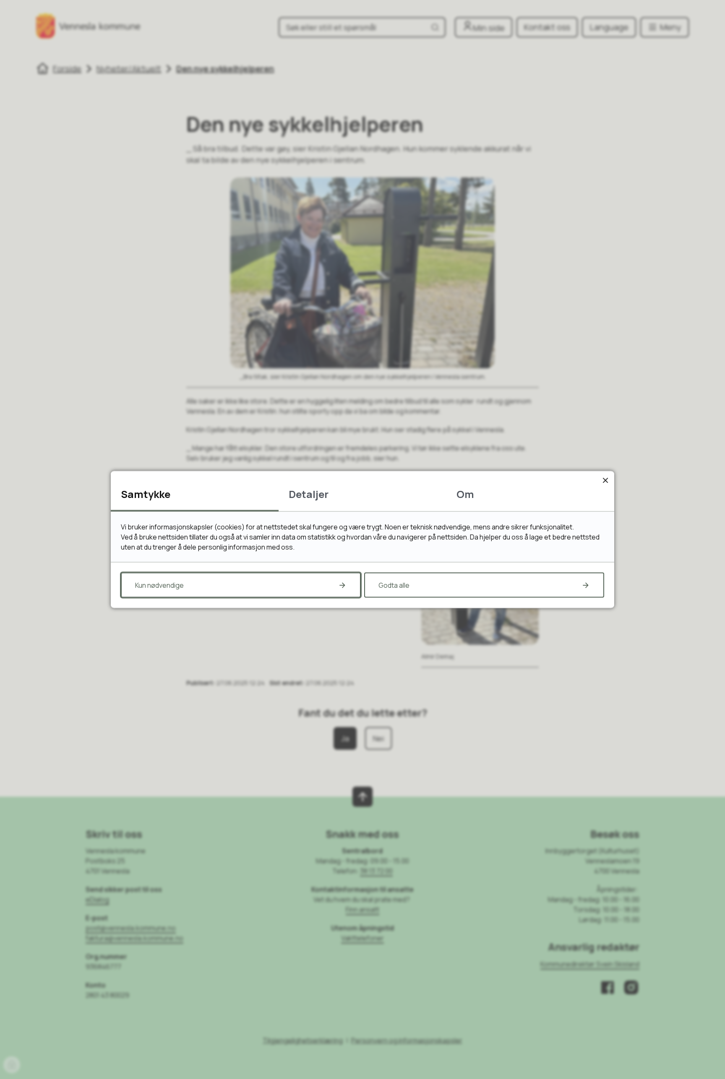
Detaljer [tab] (309, 494)
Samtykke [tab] (145, 494)
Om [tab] (465, 494)
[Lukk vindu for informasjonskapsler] (605, 480)
